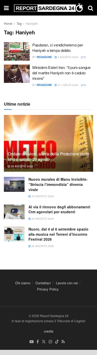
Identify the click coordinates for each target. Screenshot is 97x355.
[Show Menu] (6, 7)
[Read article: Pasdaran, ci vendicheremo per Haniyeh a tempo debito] (17, 51)
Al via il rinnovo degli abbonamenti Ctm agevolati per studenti (59, 209)
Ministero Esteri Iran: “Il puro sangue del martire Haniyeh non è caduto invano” (61, 73)
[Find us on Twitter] (44, 341)
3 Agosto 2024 (67, 57)
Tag (19, 23)
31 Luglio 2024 (67, 85)
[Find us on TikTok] (57, 341)
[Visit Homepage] (48, 8)
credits (48, 331)
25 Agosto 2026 (21, 166)
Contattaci (43, 282)
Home (8, 23)
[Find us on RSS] (63, 341)
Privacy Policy (48, 289)
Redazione (44, 57)
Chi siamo (22, 282)
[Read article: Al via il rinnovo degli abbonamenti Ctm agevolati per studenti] (14, 211)
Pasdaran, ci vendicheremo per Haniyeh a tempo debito (57, 47)
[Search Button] (90, 7)
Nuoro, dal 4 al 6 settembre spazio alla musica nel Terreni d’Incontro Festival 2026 (58, 234)
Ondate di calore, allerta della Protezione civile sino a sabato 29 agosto (48, 156)
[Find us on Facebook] (37, 341)
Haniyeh (32, 23)
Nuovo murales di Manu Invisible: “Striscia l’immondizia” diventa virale (58, 184)
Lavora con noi (67, 282)
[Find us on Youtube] (31, 341)
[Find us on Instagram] (50, 341)
